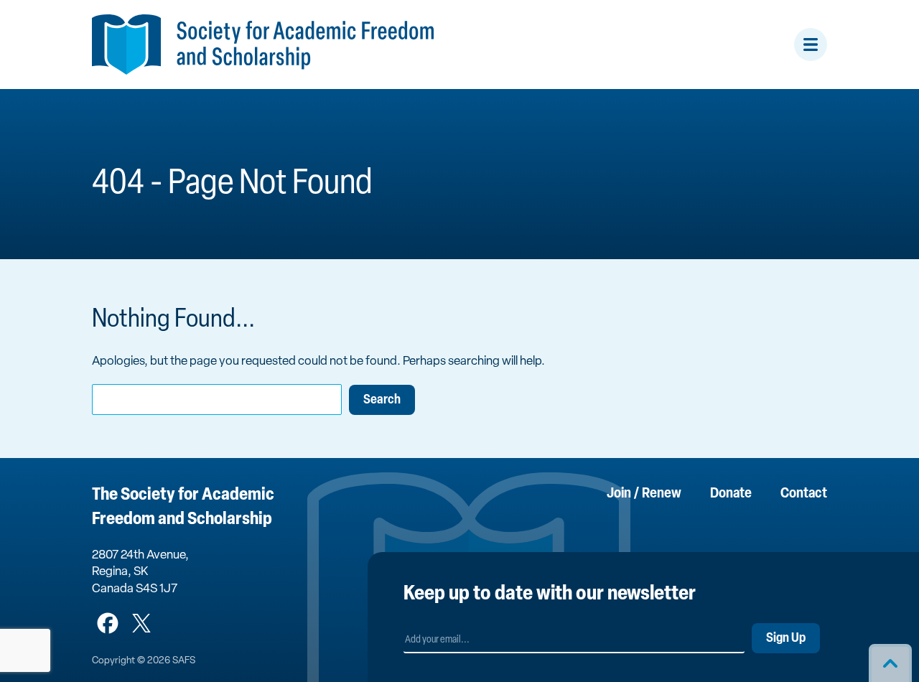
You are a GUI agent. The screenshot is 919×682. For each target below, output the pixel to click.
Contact (803, 494)
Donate (731, 494)
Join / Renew (644, 494)
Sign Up (786, 638)
